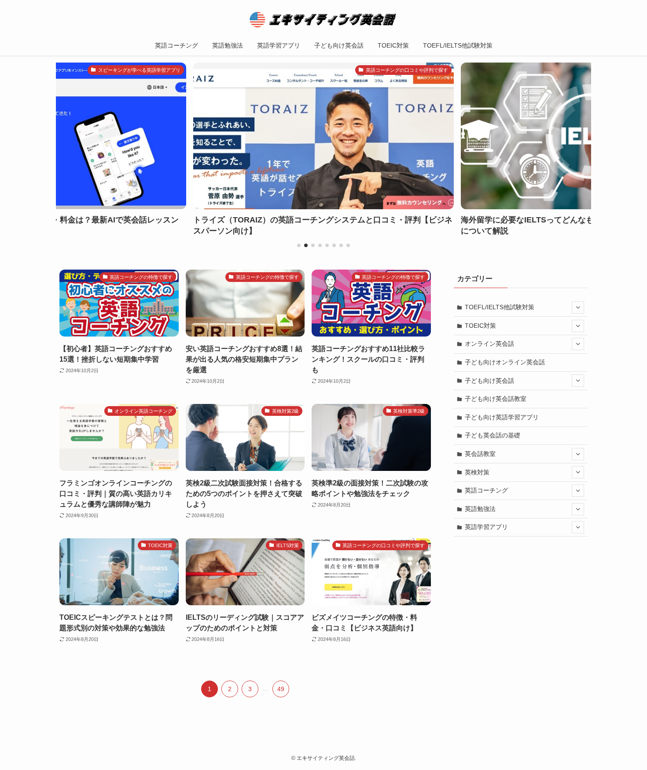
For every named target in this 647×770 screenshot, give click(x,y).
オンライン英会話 (489, 343)
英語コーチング (486, 490)
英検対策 (477, 472)
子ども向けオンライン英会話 (505, 362)
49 (280, 688)
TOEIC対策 (480, 325)
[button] (299, 245)
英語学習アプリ (486, 526)
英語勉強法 (480, 508)
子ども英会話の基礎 (492, 435)
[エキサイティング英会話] (323, 19)
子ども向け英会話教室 (495, 398)
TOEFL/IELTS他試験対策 (499, 307)
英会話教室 (480, 453)
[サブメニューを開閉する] (578, 307)
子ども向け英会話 (489, 380)
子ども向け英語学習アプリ (502, 417)
